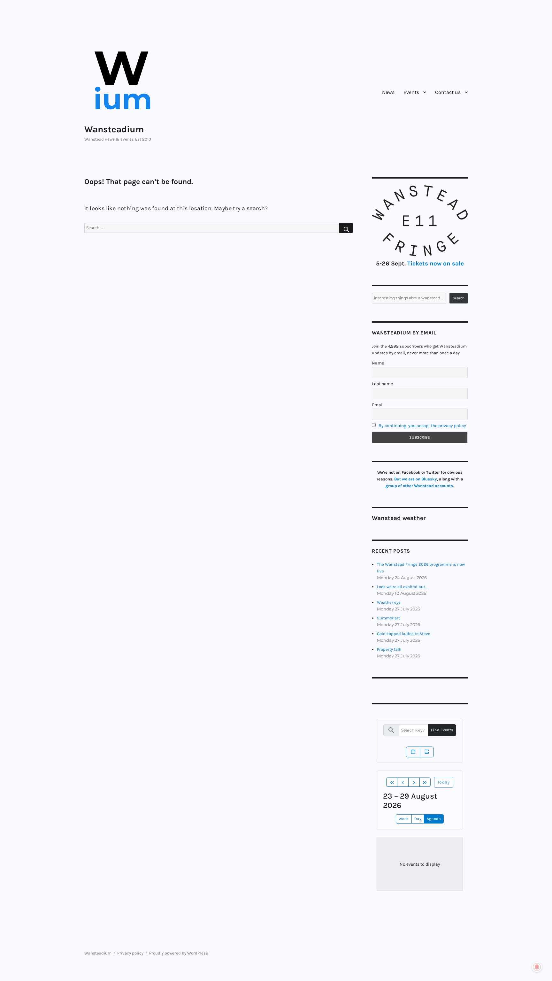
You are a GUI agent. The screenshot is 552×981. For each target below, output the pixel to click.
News (388, 92)
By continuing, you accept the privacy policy (422, 425)
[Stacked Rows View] (427, 752)
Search (458, 298)
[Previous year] (392, 782)
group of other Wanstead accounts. (420, 485)
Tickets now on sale (435, 263)
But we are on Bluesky (415, 479)
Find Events (442, 730)
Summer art (388, 618)
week (404, 818)
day (418, 818)
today (443, 782)
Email (378, 405)
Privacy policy (130, 953)
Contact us (448, 92)
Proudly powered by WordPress (178, 953)
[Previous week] (403, 782)
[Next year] (425, 782)
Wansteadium (114, 129)
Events (411, 92)
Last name (382, 384)
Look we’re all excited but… (402, 586)
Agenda (434, 818)
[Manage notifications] (537, 967)
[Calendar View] (413, 752)
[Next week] (414, 782)
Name (378, 363)
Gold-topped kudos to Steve (403, 633)
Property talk (389, 649)
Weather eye (389, 602)
